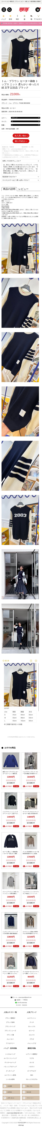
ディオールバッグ (10, 1062)
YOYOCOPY (22, 1123)
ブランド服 (10, 1035)
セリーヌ (32, 1030)
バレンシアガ (31, 1043)
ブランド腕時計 (10, 1018)
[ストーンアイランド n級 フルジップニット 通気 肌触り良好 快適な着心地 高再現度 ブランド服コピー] (11, 880)
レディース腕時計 (31, 1054)
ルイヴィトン (31, 1018)
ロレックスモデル (31, 1079)
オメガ (32, 1062)
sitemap (21, 1125)
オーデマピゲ (31, 1071)
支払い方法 (29, 1086)
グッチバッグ (10, 1071)
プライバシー (30, 1098)
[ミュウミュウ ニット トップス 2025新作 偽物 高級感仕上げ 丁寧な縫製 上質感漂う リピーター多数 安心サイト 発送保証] (11, 920)
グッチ (32, 1022)
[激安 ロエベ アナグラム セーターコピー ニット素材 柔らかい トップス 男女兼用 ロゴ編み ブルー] (11, 760)
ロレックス (31, 1026)
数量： (4, 125)
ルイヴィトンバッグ (10, 1058)
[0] (37, 9)
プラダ (32, 1039)
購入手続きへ (21, 141)
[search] (9, 9)
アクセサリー (10, 1043)
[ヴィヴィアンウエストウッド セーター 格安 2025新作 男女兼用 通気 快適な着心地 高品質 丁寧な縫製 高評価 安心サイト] (31, 800)
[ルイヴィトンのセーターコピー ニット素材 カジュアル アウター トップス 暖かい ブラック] (11, 960)
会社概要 (9, 1086)
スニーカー (10, 1039)
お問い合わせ (10, 1098)
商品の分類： (6, 108)
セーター (13, 108)
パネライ (32, 1066)
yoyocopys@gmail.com (18, 149)
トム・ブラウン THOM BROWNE (19, 103)
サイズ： (4, 121)
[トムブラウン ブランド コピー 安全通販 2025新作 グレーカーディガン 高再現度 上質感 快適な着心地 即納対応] (31, 760)
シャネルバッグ (10, 1054)
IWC (31, 1075)
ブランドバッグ (10, 1026)
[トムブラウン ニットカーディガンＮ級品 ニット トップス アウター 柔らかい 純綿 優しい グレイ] (31, 880)
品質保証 (9, 1092)
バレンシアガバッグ (10, 1066)
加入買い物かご (21, 136)
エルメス (32, 1035)
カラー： (4, 118)
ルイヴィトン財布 (10, 1075)
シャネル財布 (10, 1079)
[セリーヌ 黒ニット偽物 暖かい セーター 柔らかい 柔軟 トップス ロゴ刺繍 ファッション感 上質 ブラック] (11, 840)
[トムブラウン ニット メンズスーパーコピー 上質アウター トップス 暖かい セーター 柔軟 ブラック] (11, 800)
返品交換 (29, 1092)
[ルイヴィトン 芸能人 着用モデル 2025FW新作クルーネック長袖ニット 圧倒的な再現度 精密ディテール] (31, 920)
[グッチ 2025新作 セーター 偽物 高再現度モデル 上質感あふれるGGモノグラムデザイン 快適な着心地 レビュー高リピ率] (31, 840)
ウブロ (32, 1058)
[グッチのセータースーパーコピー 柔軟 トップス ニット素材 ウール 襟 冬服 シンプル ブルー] (31, 960)
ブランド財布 (10, 1022)
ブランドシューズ (10, 1030)
